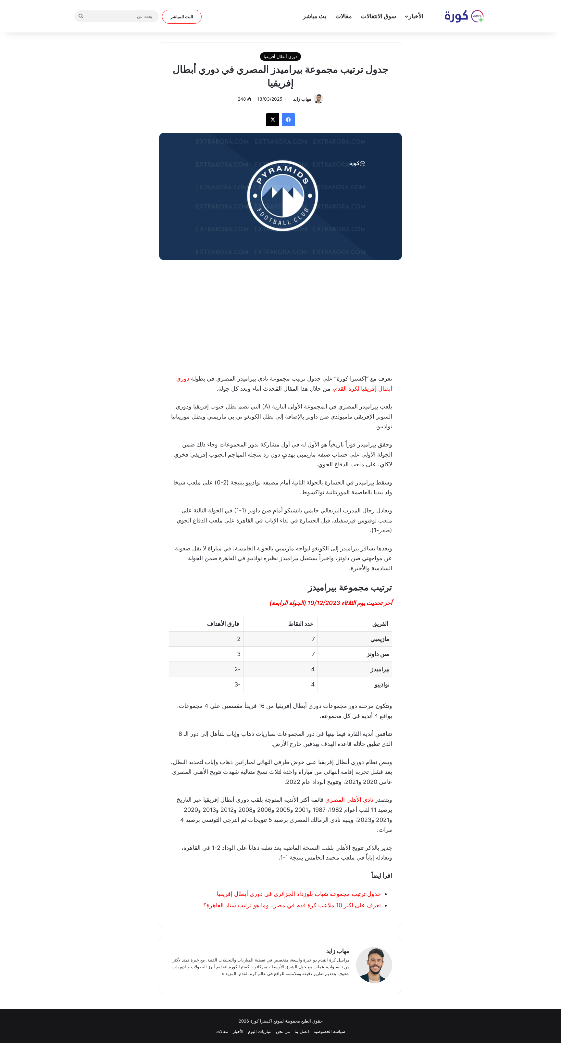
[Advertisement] (280, 315)
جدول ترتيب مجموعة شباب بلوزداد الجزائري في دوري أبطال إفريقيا (299, 893)
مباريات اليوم (259, 1031)
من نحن (283, 1031)
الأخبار (416, 16)
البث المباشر (181, 16)
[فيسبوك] (288, 119)
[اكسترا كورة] (461, 16)
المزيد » (229, 973)
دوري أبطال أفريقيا (280, 56)
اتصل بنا (301, 1031)
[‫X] (272, 119)
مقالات (343, 16)
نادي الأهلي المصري (349, 799)
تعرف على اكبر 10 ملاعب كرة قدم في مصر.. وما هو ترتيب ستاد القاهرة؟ (292, 905)
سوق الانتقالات (378, 16)
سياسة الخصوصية (329, 1031)
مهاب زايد (302, 99)
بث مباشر (314, 16)
